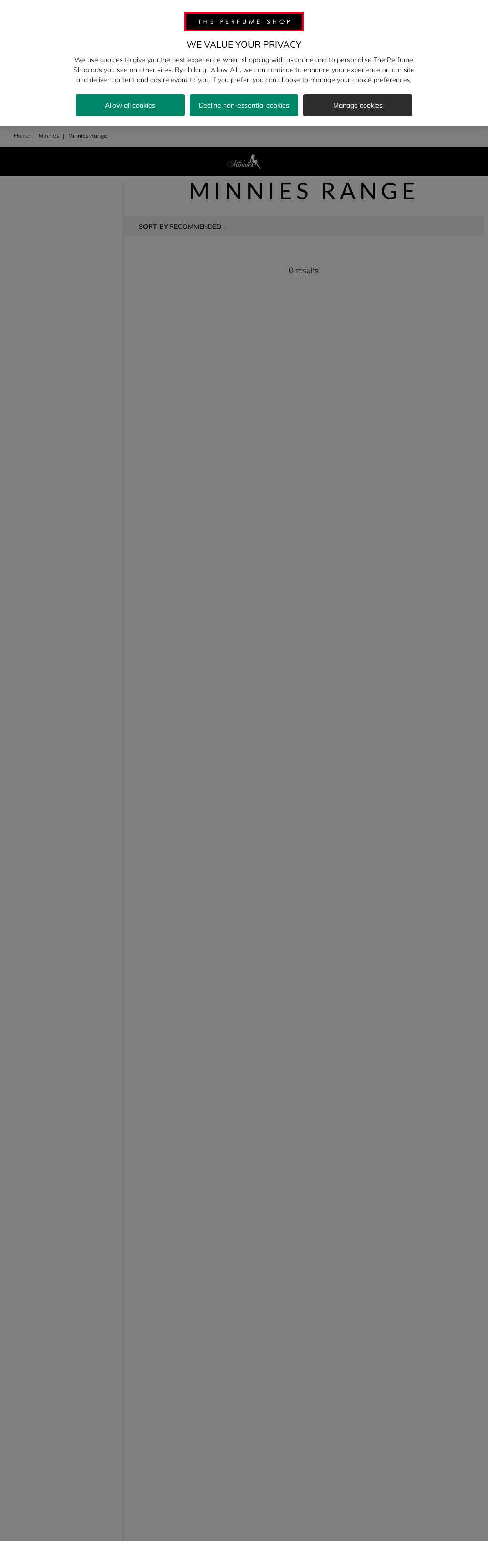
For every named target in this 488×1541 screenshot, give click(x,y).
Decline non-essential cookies (244, 105)
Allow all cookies (130, 105)
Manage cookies (358, 105)
